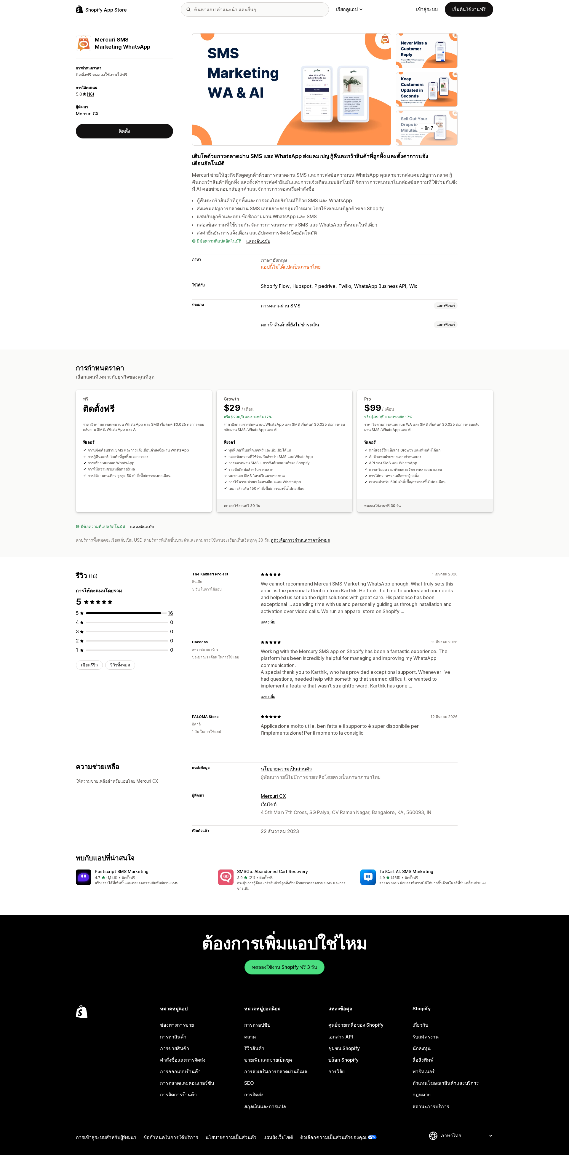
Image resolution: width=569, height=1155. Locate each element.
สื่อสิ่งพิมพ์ (423, 1060)
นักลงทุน (422, 1048)
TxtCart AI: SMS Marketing (406, 871)
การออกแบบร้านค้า (180, 1071)
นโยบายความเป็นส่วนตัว (286, 769)
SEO (249, 1083)
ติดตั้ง (124, 131)
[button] (142, 878)
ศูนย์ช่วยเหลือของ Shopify (355, 1025)
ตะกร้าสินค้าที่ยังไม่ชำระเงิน (290, 325)
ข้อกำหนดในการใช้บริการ (170, 1137)
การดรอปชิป (257, 1025)
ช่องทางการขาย (177, 1025)
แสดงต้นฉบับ (258, 241)
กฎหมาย (422, 1094)
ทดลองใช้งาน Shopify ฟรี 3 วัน (284, 967)
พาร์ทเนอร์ (424, 1071)
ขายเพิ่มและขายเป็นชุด (268, 1060)
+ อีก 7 (427, 127)
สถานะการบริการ (431, 1106)
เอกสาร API (340, 1037)
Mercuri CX (87, 113)
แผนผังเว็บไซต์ (278, 1137)
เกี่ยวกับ (420, 1025)
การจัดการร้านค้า (178, 1094)
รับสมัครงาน (426, 1037)
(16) (90, 94)
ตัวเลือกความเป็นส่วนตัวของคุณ (333, 1137)
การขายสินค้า (174, 1048)
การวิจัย (336, 1071)
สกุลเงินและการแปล (265, 1106)
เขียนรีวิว (89, 664)
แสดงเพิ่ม (268, 622)
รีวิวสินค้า (254, 1048)
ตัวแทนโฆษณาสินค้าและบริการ (446, 1083)
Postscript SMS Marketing (121, 871)
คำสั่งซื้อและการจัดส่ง (182, 1060)
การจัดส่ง (253, 1094)
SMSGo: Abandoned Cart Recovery (272, 871)
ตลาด (250, 1037)
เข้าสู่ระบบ (427, 9)
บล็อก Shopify (343, 1060)
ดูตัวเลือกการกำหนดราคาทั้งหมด (300, 540)
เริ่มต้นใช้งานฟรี (469, 9)
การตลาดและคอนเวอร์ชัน (187, 1083)
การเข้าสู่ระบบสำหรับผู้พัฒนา (106, 1137)
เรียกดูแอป (347, 9)
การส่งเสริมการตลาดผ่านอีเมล (275, 1071)
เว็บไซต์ (268, 804)
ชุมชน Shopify (344, 1048)
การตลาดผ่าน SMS (281, 306)
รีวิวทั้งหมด (120, 664)
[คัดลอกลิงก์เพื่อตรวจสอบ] (231, 574)
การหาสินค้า (173, 1037)
